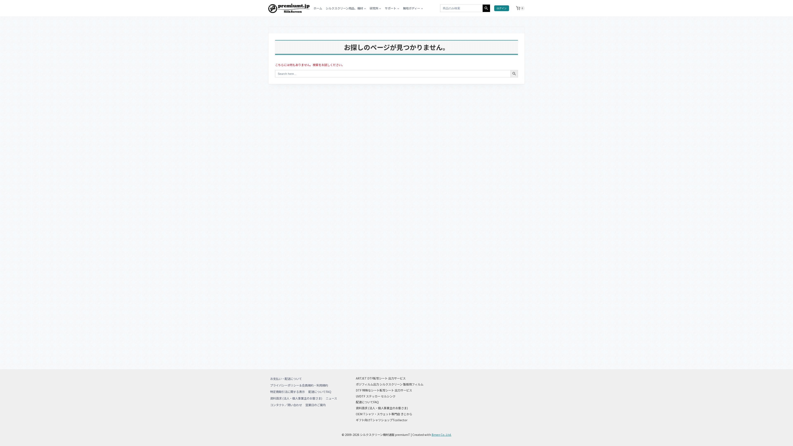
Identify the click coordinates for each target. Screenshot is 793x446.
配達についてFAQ (319, 391)
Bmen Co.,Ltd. (441, 434)
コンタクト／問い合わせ (286, 405)
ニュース (331, 398)
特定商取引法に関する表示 (287, 391)
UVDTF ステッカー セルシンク (375, 396)
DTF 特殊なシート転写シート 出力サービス (384, 390)
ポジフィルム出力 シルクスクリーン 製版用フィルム (389, 384)
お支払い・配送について (286, 378)
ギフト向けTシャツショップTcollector (381, 420)
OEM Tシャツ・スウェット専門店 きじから (384, 414)
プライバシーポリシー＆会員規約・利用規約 (299, 385)
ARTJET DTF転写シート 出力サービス (381, 378)
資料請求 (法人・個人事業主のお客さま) (296, 398)
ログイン (502, 8)
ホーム (317, 8)
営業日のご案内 (315, 405)
